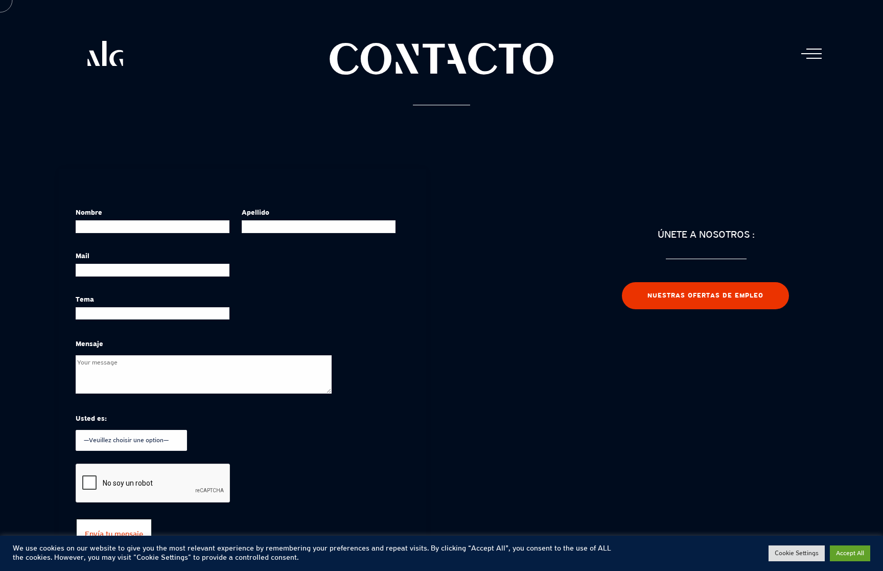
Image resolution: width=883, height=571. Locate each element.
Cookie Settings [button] (797, 553)
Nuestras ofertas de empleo (705, 295)
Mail (82, 256)
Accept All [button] (850, 553)
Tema (85, 300)
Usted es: (91, 419)
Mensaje (89, 344)
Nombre (89, 213)
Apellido (255, 213)
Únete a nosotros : (706, 235)
